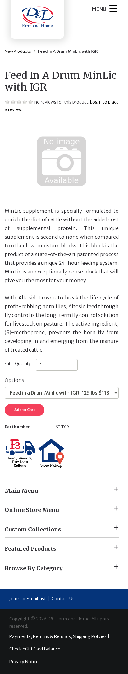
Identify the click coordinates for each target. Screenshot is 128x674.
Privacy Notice (24, 661)
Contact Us (63, 598)
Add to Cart (24, 409)
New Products (18, 51)
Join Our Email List (27, 598)
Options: (15, 380)
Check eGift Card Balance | (36, 649)
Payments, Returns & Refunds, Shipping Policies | (59, 636)
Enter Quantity (17, 363)
